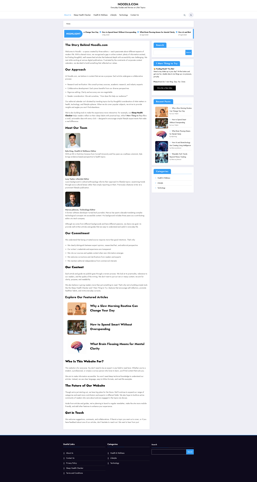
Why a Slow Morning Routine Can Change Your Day (114, 308)
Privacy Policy (71, 463)
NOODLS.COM (128, 4)
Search (160, 45)
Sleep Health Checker (82, 15)
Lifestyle (113, 15)
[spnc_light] (191, 14)
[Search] (184, 15)
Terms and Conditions (74, 473)
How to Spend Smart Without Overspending (114, 32)
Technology (123, 15)
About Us (67, 15)
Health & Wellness (100, 15)
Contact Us (135, 15)
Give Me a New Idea (164, 88)
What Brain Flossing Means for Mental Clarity (152, 32)
